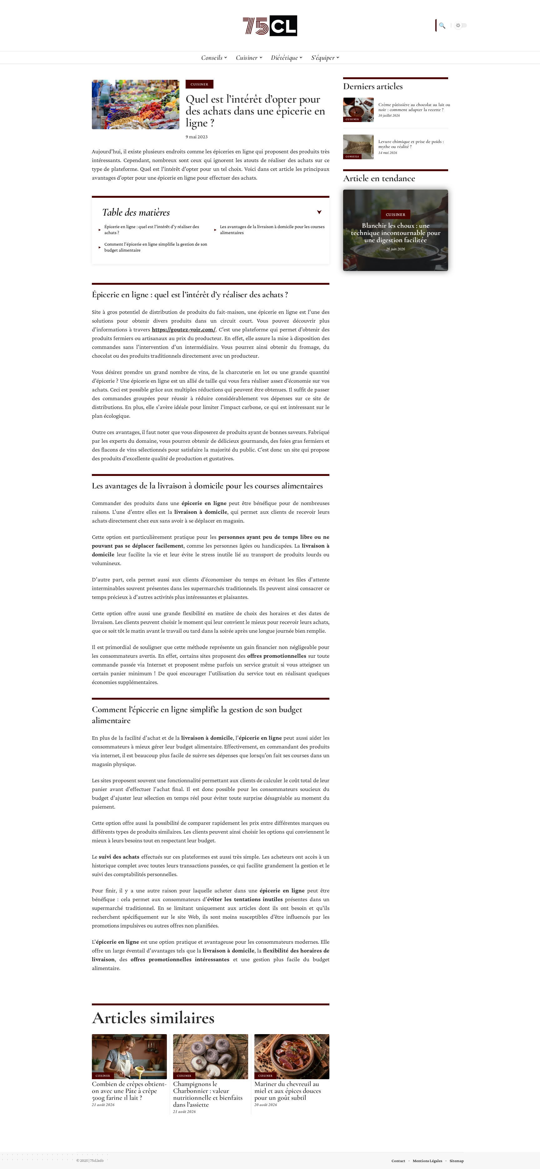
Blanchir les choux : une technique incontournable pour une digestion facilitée (396, 232)
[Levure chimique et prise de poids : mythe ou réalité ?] (358, 147)
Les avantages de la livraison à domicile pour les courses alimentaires (272, 229)
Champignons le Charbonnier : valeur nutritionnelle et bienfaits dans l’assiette (207, 1094)
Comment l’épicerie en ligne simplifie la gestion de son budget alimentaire (155, 247)
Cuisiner (199, 84)
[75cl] (270, 25)
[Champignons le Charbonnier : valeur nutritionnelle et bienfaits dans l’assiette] (210, 1056)
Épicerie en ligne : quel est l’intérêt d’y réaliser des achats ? (151, 229)
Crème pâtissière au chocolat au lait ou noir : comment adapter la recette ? (414, 107)
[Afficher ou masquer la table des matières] (246, 212)
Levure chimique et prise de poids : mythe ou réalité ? (411, 144)
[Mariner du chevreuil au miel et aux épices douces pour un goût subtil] (291, 1056)
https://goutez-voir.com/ (184, 329)
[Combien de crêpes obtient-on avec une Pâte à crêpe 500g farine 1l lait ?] (129, 1056)
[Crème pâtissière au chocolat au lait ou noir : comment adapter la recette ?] (358, 110)
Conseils (352, 156)
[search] (441, 25)
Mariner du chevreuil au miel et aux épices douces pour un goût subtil (287, 1091)
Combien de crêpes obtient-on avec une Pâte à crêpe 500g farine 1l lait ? (129, 1091)
